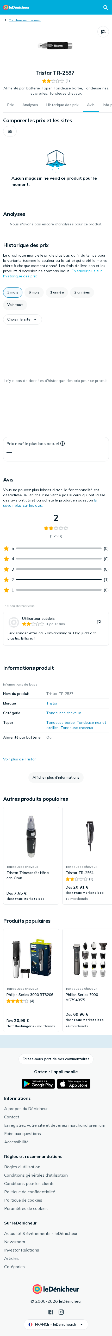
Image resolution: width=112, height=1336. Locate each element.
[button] (10, 131)
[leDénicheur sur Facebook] (51, 1311)
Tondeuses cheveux (25, 20)
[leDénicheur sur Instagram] (61, 1311)
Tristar (52, 703)
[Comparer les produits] (103, 31)
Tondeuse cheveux (77, 727)
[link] (56, 629)
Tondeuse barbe (60, 722)
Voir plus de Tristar (19, 759)
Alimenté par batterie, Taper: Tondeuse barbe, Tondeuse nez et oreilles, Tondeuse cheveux (56, 91)
